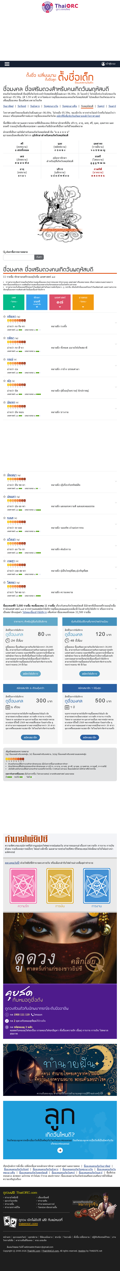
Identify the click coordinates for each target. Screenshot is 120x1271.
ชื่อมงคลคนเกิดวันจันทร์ (16, 1169)
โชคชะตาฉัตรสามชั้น (47, 1207)
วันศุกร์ (100, 106)
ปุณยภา (11, 496)
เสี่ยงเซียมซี (43, 1197)
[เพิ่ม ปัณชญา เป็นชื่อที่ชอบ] (4, 474)
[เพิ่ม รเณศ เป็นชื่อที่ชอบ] (4, 517)
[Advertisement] (60, 37)
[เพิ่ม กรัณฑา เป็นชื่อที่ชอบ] (4, 316)
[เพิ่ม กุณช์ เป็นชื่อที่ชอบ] (4, 359)
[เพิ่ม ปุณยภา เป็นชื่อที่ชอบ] (4, 496)
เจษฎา (11, 560)
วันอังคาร (35, 106)
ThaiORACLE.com (50, 1250)
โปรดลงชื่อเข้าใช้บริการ (34, 612)
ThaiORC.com (33, 1250)
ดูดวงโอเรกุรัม (11, 1200)
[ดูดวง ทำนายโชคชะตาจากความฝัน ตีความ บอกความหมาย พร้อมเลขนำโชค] (60, 1069)
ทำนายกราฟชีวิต (12, 1207)
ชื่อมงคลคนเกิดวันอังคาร (45, 1169)
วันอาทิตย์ (8, 106)
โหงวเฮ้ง (67, 1236)
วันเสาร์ (112, 106)
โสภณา (11, 582)
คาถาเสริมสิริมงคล (24, 1240)
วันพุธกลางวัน (51, 106)
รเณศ (10, 517)
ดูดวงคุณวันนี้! (12, 862)
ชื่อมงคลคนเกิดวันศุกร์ (63, 1172)
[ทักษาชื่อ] (116, 322)
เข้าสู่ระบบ (110, 63)
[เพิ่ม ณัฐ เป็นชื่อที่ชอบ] (4, 380)
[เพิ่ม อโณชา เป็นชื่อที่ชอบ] (4, 539)
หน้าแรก (6, 1236)
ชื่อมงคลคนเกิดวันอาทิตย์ (97, 1166)
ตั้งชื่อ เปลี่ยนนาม (82, 1236)
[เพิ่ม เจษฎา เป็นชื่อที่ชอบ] (4, 560)
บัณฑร (11, 402)
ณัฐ (9, 380)
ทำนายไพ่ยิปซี (11, 1197)
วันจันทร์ (22, 106)
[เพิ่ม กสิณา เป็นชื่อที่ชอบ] (4, 337)
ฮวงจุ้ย (58, 1236)
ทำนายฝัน (42, 1200)
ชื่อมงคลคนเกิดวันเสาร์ (90, 1172)
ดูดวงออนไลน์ (19, 1236)
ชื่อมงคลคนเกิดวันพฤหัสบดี (33, 1172)
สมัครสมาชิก (30, 737)
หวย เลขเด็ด (41, 1240)
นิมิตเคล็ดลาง (46, 1236)
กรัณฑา (11, 316)
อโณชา (11, 539)
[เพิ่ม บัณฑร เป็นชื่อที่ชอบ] (4, 402)
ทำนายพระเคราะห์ (46, 1203)
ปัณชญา (12, 475)
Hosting (82, 1250)
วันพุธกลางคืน (69, 106)
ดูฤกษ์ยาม (32, 1236)
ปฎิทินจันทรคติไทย (101, 1236)
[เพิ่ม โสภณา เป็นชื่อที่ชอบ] (4, 582)
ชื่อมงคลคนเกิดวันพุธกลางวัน (77, 1169)
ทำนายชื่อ (9, 1203)
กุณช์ (10, 359)
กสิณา (10, 337)
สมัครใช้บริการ (30, 673)
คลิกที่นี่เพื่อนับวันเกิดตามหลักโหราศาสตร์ (78, 115)
